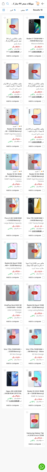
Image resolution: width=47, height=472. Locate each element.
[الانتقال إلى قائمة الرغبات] (27, 18)
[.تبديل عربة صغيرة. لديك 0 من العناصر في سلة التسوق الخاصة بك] (3, 3)
